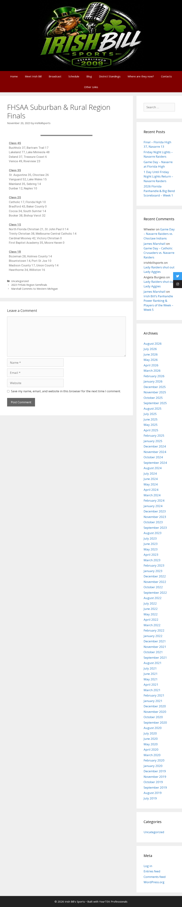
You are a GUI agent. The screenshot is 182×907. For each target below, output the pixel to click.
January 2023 (153, 571)
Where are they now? (141, 76)
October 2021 (153, 652)
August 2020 (153, 728)
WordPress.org (154, 882)
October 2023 (153, 522)
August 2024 (153, 468)
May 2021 (151, 679)
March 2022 (152, 625)
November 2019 (155, 777)
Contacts (166, 76)
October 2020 (153, 717)
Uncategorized (20, 281)
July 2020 (150, 733)
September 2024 (155, 463)
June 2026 (151, 354)
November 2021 (155, 647)
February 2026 (154, 376)
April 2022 (151, 620)
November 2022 (155, 582)
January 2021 (153, 701)
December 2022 (155, 576)
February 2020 (154, 760)
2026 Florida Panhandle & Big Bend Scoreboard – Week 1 (159, 190)
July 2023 (150, 538)
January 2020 (153, 766)
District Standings (110, 76)
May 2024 (151, 484)
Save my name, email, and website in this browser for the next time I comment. (66, 391)
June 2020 (151, 739)
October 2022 (153, 587)
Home (14, 76)
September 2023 (155, 528)
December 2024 (155, 446)
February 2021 (154, 695)
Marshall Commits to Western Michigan (34, 288)
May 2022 (151, 614)
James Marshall (154, 244)
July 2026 (150, 349)
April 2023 (151, 555)
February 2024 (154, 500)
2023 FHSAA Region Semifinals (29, 284)
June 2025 (151, 419)
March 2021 (152, 690)
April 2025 (151, 430)
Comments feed (155, 877)
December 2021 (155, 641)
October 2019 (153, 782)
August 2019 (153, 793)
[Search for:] (159, 107)
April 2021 (151, 684)
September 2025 (155, 403)
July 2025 (150, 414)
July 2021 (150, 668)
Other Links (91, 87)
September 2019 (155, 787)
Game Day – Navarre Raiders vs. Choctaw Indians (159, 233)
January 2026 (153, 381)
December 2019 (155, 771)
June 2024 (151, 479)
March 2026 (152, 370)
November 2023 (155, 517)
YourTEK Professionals (113, 901)
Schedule (73, 76)
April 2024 (151, 490)
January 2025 (153, 441)
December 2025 (155, 387)
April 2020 (151, 749)
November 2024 (155, 452)
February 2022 (154, 630)
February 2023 (154, 565)
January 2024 (153, 506)
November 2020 (155, 712)
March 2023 (152, 560)
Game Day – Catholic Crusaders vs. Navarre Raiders (159, 252)
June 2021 (151, 674)
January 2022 (153, 636)
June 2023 (151, 544)
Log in (148, 866)
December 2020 (155, 706)
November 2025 (155, 392)
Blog (89, 76)
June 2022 (151, 609)
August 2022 (153, 598)
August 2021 (153, 663)
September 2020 (155, 722)
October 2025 (153, 398)
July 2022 (150, 603)
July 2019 (150, 798)
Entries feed (152, 871)
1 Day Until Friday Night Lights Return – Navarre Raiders (158, 176)
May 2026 (151, 360)
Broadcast (55, 76)
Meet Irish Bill (33, 76)
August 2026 (153, 344)
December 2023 (155, 511)
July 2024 (150, 473)
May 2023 (151, 549)
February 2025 (154, 435)
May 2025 (151, 425)
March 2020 (152, 755)
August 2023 (153, 533)
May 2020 (151, 744)
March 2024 (152, 495)
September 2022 (155, 593)
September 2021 (155, 657)
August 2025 (153, 408)
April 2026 (151, 365)
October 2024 (153, 457)
